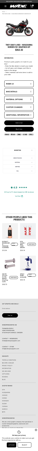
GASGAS (4, 395)
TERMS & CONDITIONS (9, 360)
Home (3, 11)
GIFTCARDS (5, 374)
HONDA (4, 398)
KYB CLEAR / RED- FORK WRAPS (22, 244)
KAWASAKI (5, 401)
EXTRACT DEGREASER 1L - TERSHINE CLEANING (6, 244)
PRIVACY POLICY (7, 365)
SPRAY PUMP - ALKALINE (23, 275)
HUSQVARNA (6, 392)
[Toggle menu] (5, 6)
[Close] (36, 430)
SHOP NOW (13, 244)
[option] (19, 27)
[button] (19, 150)
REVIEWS (5, 377)
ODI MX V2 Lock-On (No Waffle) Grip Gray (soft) (5, 277)
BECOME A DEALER (8, 363)
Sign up (10, 315)
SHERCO (4, 409)
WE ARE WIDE (6, 371)
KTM (3, 389)
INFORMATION (6, 368)
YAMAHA (5, 406)
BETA (3, 412)
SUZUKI (4, 403)
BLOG (3, 379)
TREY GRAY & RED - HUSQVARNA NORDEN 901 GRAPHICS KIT (16, 13)
